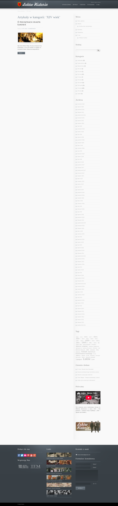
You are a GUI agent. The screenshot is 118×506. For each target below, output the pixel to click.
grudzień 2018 (80, 140)
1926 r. (92, 338)
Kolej (97, 350)
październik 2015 (81, 223)
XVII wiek (79, 82)
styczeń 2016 (80, 214)
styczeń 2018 (80, 162)
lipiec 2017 (80, 178)
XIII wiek (79, 68)
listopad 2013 (80, 281)
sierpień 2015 (80, 228)
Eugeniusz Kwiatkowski (94, 346)
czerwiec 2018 (80, 148)
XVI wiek (79, 79)
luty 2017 (79, 187)
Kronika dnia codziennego (85, 26)
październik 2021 (81, 115)
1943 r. (78, 343)
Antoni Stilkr (79, 344)
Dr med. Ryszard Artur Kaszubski (85, 369)
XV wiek (79, 77)
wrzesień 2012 (80, 314)
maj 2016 (79, 206)
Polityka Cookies (83, 37)
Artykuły (79, 23)
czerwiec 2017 (80, 181)
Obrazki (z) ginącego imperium (84, 374)
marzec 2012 (80, 319)
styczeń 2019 (80, 137)
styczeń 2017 (80, 189)
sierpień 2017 (80, 176)
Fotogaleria (80, 32)
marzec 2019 (80, 131)
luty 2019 (79, 134)
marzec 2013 (80, 303)
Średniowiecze (80, 63)
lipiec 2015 (80, 231)
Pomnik (92, 355)
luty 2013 (79, 305)
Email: (94, 467)
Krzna (94, 353)
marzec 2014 (80, 269)
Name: (95, 464)
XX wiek (79, 88)
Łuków (86, 359)
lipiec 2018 (80, 145)
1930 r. (77, 340)
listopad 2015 (80, 220)
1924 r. (83, 338)
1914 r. (81, 337)
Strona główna (21, 11)
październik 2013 (81, 283)
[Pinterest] (28, 456)
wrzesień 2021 (80, 117)
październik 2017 (81, 170)
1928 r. (96, 338)
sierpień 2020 (80, 123)
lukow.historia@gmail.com (84, 454)
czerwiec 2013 (80, 294)
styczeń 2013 (80, 308)
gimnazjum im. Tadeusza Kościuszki (84, 348)
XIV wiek (79, 71)
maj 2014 (79, 267)
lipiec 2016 (80, 200)
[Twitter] (22, 456)
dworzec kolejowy (82, 346)
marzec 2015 (80, 242)
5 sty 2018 (24, 28)
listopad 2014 (80, 253)
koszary (78, 352)
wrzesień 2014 (80, 258)
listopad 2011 (80, 322)
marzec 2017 (80, 184)
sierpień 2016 (80, 198)
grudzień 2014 (80, 250)
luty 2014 (79, 272)
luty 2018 (79, 159)
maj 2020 (79, 126)
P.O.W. (87, 355)
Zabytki (79, 93)
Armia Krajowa (86, 344)
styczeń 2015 (80, 247)
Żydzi (93, 359)
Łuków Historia (21, 504)
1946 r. (95, 342)
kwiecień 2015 (80, 239)
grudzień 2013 (80, 278)
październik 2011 (81, 325)
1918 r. (95, 337)
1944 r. (85, 342)
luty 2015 (79, 245)
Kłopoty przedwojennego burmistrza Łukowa (88, 372)
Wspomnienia (80, 66)
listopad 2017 (80, 167)
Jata (87, 350)
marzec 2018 (80, 156)
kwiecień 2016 (80, 209)
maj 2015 (79, 236)
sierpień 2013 (80, 289)
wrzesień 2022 (80, 104)
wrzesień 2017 (80, 173)
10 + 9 (94, 483)
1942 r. (98, 340)
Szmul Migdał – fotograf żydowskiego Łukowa (88, 377)
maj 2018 (79, 151)
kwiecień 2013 (80, 300)
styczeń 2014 (80, 275)
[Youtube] (31, 456)
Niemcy (78, 355)
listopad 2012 (80, 311)
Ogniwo (83, 355)
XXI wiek (79, 91)
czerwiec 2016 (80, 203)
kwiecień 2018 (80, 153)
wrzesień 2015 (80, 225)
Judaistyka (79, 60)
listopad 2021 (80, 112)
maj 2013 (79, 297)
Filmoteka (79, 29)
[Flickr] (25, 456)
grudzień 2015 (80, 217)
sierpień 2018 (80, 142)
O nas (78, 35)
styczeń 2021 (80, 120)
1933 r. (82, 340)
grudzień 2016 (80, 192)
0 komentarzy (32, 28)
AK (98, 342)
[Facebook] (19, 456)
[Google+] (34, 456)
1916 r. (86, 337)
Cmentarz (93, 344)
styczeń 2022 (80, 106)
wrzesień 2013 (80, 286)
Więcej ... (21, 53)
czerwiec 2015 (80, 234)
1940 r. (93, 340)
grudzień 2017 (80, 164)
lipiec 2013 (80, 292)
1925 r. (87, 338)
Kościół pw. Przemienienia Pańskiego (85, 352)
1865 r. (77, 337)
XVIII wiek (79, 85)
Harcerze (95, 348)
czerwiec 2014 (80, 264)
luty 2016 (79, 211)
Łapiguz (79, 359)
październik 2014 (81, 256)
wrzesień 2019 (80, 129)
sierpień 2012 (80, 316)
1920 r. (78, 338)
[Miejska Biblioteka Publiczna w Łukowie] (23, 468)
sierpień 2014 (80, 261)
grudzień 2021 (80, 109)
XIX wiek (79, 74)
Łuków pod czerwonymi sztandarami (86, 380)
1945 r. (91, 342)
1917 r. (90, 337)
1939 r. (88, 340)
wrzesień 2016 (80, 195)
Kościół (84, 352)
